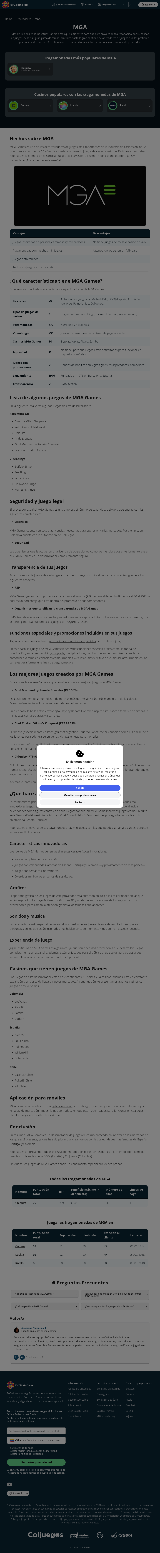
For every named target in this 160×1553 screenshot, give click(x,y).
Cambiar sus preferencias (80, 795)
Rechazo (80, 802)
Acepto (80, 787)
